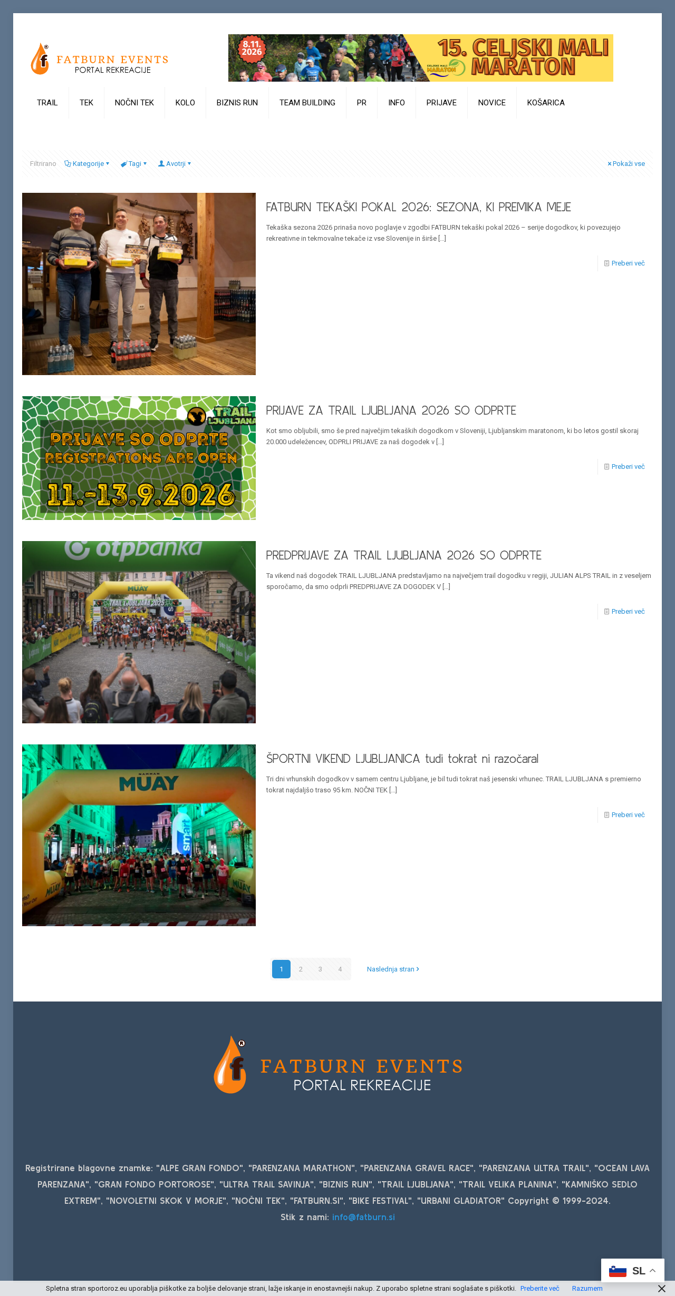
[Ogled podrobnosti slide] (420, 58)
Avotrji (176, 164)
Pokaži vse (629, 164)
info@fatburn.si (363, 1217)
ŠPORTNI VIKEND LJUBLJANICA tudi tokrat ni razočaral (402, 758)
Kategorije (88, 164)
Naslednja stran (390, 969)
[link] (47, 129)
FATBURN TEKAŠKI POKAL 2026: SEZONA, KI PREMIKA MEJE (418, 207)
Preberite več (540, 1288)
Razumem (587, 1288)
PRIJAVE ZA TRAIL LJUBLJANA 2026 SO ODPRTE (391, 410)
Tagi (135, 164)
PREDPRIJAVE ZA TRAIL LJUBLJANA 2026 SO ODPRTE (404, 555)
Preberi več (628, 263)
